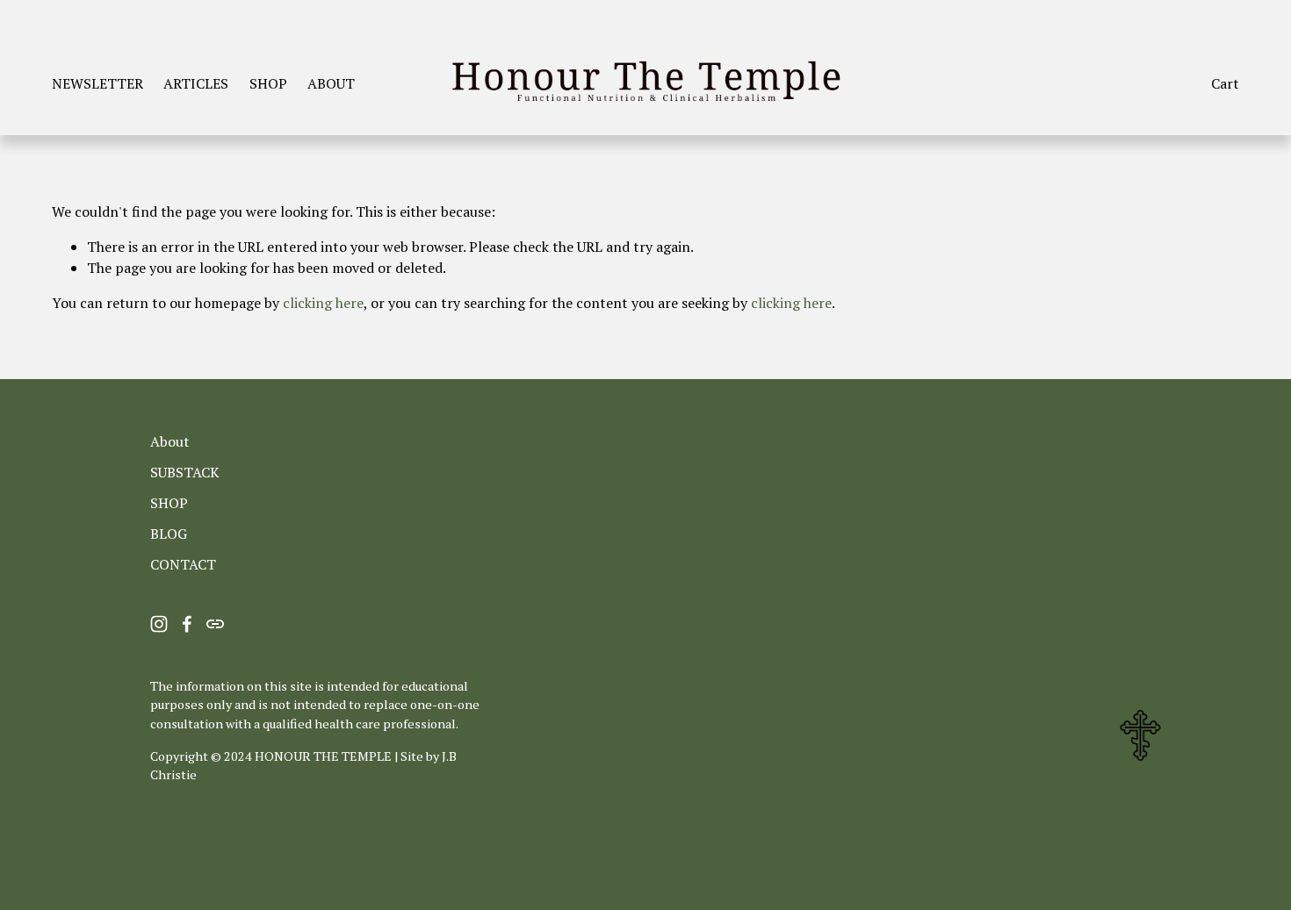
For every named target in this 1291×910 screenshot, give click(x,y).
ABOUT (331, 83)
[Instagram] (159, 624)
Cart (1225, 83)
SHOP (268, 83)
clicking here (323, 302)
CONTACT (183, 564)
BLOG (168, 533)
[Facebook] (187, 624)
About (170, 441)
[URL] (215, 624)
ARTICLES (195, 83)
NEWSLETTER (97, 83)
